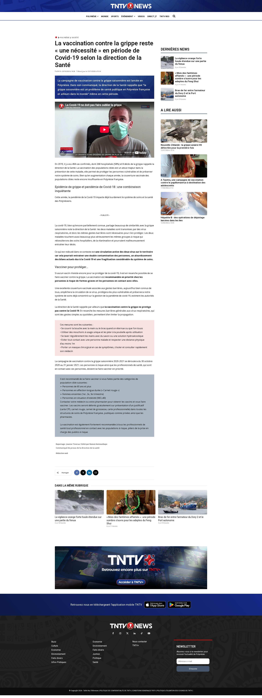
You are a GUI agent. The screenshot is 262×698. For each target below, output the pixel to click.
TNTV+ (135, 645)
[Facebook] (77, 472)
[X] (83, 472)
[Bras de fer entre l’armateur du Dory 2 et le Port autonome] (167, 94)
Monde (164, 140)
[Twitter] (127, 633)
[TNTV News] (131, 626)
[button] (174, 16)
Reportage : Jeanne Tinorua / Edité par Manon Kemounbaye (81, 444)
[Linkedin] (89, 472)
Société (75, 37)
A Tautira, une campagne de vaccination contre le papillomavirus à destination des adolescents (183, 182)
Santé (163, 175)
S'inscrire (193, 669)
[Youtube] (149, 633)
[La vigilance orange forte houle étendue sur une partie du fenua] (167, 62)
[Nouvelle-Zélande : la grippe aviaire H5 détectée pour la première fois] (184, 131)
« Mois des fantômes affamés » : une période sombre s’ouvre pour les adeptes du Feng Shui (188, 77)
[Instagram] (120, 633)
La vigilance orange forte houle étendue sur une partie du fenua (190, 61)
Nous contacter (139, 641)
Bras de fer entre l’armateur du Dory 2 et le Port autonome (190, 93)
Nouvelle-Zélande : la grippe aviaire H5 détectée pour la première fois (181, 146)
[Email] (95, 472)
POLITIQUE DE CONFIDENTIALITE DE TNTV (115, 691)
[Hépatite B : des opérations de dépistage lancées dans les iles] (184, 203)
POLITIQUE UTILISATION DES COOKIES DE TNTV (174, 691)
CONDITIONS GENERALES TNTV (144, 691)
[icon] (56, 37)
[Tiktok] (142, 633)
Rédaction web (62, 453)
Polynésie (64, 37)
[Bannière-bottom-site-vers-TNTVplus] (131, 588)
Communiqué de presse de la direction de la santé (77, 448)
